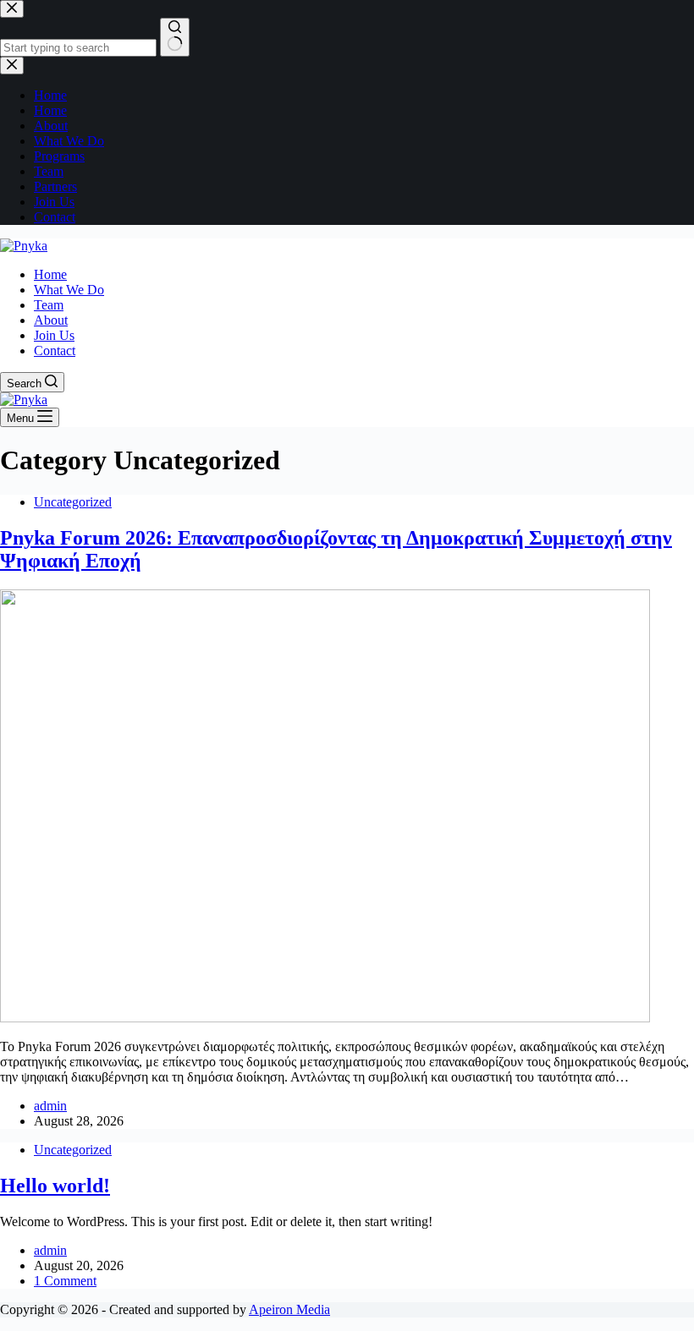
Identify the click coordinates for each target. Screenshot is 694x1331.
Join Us (54, 335)
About (51, 320)
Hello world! (55, 1186)
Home (50, 274)
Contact (54, 350)
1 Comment (65, 1280)
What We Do (69, 289)
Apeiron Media (289, 1309)
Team (48, 305)
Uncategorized (73, 502)
